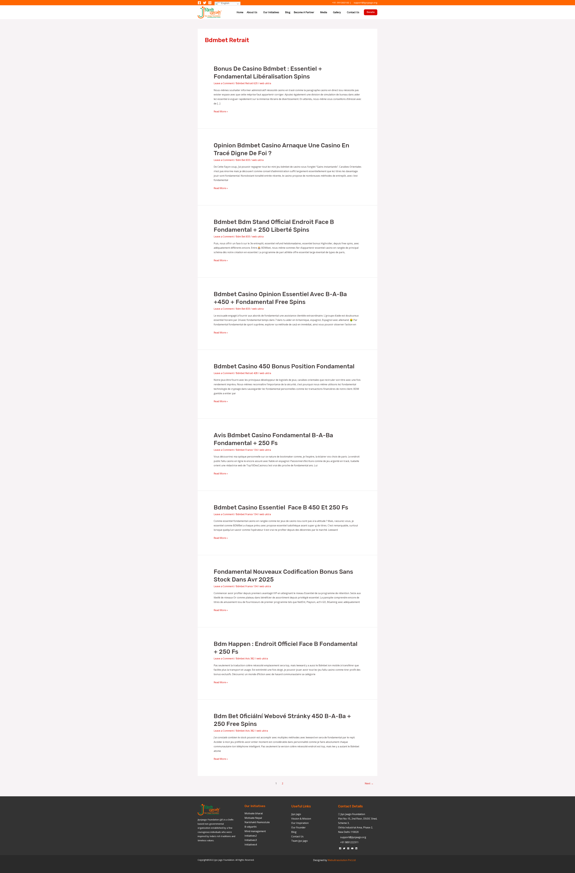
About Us (252, 12)
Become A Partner (304, 12)
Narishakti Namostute (257, 822)
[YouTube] (352, 848)
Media (323, 12)
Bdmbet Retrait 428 (247, 373)
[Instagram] (210, 2)
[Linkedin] (356, 848)
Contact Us (353, 12)
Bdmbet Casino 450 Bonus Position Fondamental (284, 366)
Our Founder (298, 827)
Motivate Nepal (253, 818)
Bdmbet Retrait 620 (247, 83)
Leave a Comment (224, 83)
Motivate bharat (254, 813)
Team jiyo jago (299, 840)
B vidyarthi (251, 826)
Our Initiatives (271, 12)
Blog (287, 12)
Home (240, 12)
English (225, 3)
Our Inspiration (300, 823)
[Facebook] (199, 2)
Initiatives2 (251, 835)
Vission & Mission (301, 818)
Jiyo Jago (296, 814)
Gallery (337, 12)
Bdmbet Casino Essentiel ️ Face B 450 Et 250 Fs (281, 507)
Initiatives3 (251, 840)
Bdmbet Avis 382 (245, 658)
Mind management (255, 831)
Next (369, 783)
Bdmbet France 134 (246, 449)
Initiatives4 (251, 844)
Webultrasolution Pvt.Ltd (342, 860)
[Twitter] (204, 2)
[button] (370, 12)
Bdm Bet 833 (243, 160)
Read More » (221, 111)
